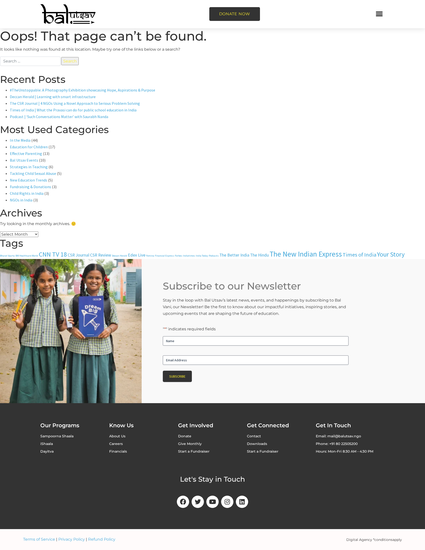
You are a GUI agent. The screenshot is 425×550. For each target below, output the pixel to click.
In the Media (20, 140)
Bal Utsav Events (24, 160)
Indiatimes (189, 255)
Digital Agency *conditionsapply (374, 539)
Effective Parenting (26, 153)
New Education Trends (28, 180)
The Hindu (259, 255)
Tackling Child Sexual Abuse (33, 173)
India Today (202, 255)
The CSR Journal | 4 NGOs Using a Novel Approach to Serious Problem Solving (75, 103)
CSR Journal (78, 255)
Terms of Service (39, 539)
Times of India (359, 254)
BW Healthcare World (26, 255)
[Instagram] (227, 502)
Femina (150, 255)
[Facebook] (183, 502)
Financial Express (164, 255)
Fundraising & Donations (30, 186)
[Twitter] (198, 502)
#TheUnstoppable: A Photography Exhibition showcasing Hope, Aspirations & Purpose (82, 90)
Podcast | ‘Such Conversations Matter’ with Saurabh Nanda (59, 116)
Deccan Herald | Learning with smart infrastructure (53, 96)
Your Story (391, 254)
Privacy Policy (71, 539)
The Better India (234, 255)
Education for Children (29, 146)
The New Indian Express (306, 254)
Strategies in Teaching (29, 166)
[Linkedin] (242, 502)
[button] (379, 14)
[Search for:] (30, 61)
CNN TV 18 (53, 254)
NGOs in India (21, 200)
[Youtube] (212, 502)
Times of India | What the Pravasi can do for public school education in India (73, 109)
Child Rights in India (27, 193)
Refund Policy (101, 539)
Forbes (178, 255)
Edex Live (136, 255)
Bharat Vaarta (7, 255)
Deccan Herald (119, 255)
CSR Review (100, 255)
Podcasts (214, 255)
